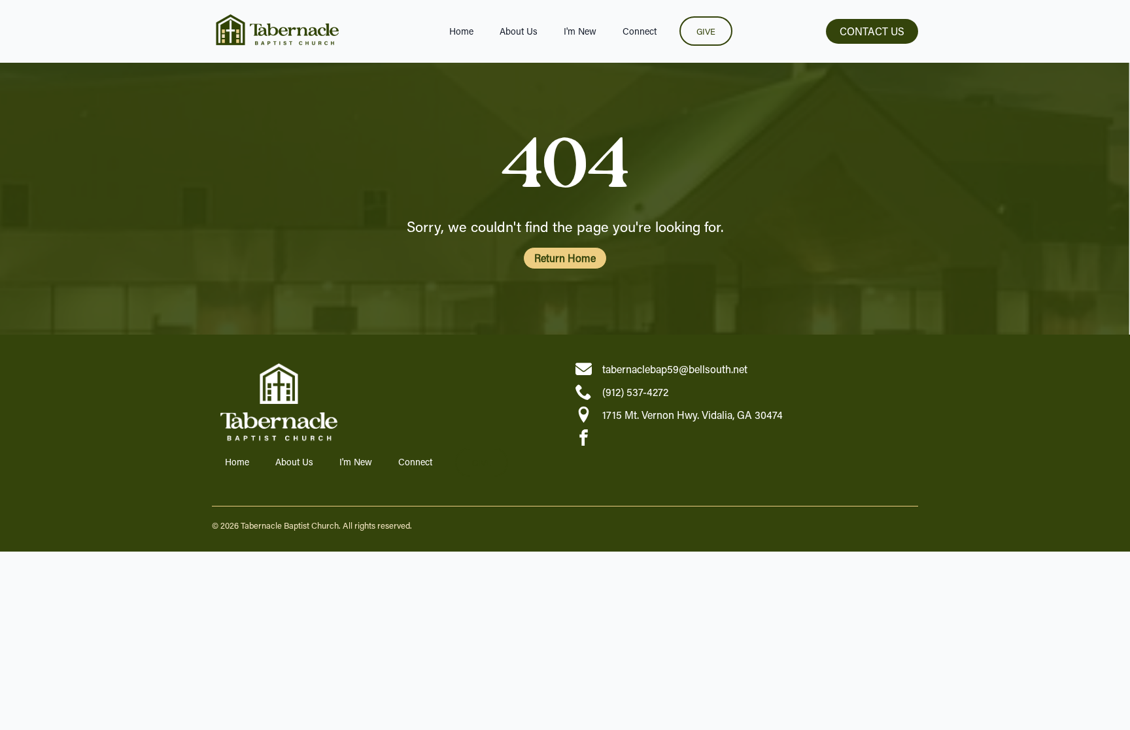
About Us (519, 31)
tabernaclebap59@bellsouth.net (674, 369)
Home (461, 31)
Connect (640, 31)
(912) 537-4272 (635, 392)
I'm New (580, 31)
